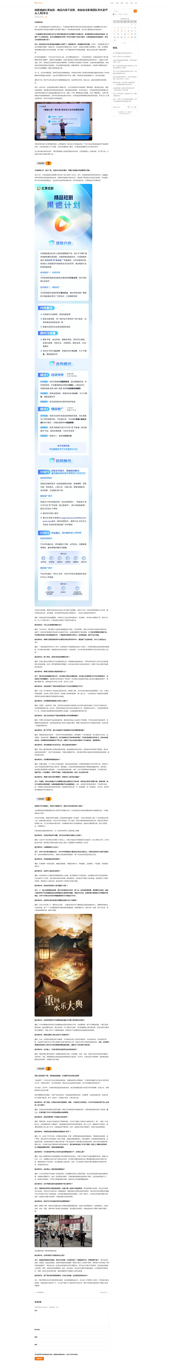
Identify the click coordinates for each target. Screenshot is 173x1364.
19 (121, 34)
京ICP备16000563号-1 (125, 113)
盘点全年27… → (104, 1292)
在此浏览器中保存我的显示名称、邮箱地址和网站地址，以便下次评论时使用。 (57, 1354)
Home (112, 3)
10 (114, 31)
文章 (126, 3)
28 (128, 37)
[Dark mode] (135, 107)
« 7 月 (124, 43)
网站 (36, 1344)
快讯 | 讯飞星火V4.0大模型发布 (122, 56)
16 (135, 31)
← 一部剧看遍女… (40, 1292)
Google (120, 14)
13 (125, 31)
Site (115, 14)
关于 (136, 3)
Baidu (126, 14)
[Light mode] (128, 107)
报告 (122, 3)
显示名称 (38, 1329)
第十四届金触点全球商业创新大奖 (122, 53)
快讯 (117, 3)
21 (128, 34)
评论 (36, 1310)
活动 (131, 3)
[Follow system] (131, 107)
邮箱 (36, 1337)
